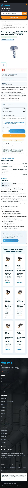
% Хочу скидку (7, 143)
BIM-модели (3, 436)
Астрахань (19, 470)
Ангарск (19, 467)
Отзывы (3, 410)
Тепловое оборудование (6, 384)
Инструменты (4, 439)
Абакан (7, 467)
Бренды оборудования (6, 388)
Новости (3, 413)
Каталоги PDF (4, 433)
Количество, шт (6, 128)
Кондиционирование (6, 381)
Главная (3, 21)
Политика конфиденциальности (9, 483)
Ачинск (24, 470)
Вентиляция (10, 21)
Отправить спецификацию (10, 240)
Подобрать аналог (19, 140)
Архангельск (13, 470)
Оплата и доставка (17, 143)
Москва (3, 467)
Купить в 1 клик (14, 136)
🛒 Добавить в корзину (17, 131)
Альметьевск (13, 467)
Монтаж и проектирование (7, 401)
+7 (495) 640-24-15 (10, 478)
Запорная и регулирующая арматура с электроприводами (12, 24)
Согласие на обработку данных (9, 485)
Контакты (3, 442)
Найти (24, 13)
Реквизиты (19, 485)
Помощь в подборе (8, 140)
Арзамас (24, 467)
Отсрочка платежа (8, 146)
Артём (7, 470)
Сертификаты (4, 407)
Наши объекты (4, 404)
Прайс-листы (4, 430)
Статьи (2, 416)
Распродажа (4, 391)
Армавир (3, 470)
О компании (3, 398)
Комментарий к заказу (9, 115)
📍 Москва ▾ (4, 1)
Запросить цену (14, 17)
